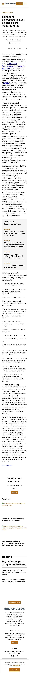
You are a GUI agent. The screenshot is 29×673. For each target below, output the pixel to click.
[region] (14, 666)
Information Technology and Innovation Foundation (13, 66)
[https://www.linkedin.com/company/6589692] (13, 656)
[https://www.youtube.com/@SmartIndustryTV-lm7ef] (17, 656)
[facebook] (9, 48)
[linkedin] (12, 48)
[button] (3, 4)
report (6, 83)
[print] (26, 48)
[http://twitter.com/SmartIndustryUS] (15, 656)
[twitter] (14, 48)
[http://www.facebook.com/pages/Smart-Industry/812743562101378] (11, 656)
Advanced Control (7, 12)
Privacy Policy (16, 665)
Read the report (7, 465)
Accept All (14, 669)
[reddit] (17, 48)
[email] (20, 48)
